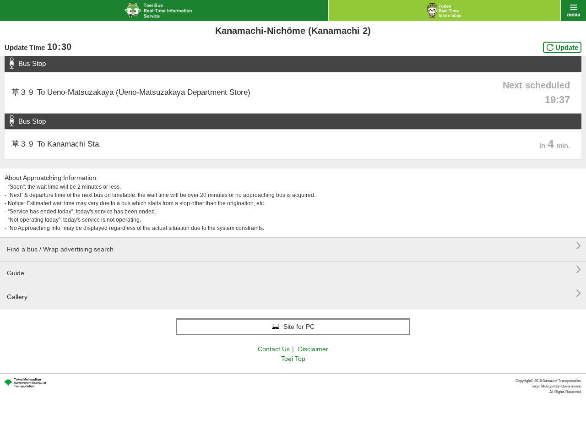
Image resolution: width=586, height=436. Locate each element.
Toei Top (293, 358)
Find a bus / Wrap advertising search (294, 246)
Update (566, 47)
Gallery (294, 293)
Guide (294, 270)
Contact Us (274, 349)
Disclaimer (313, 349)
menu (573, 10)
